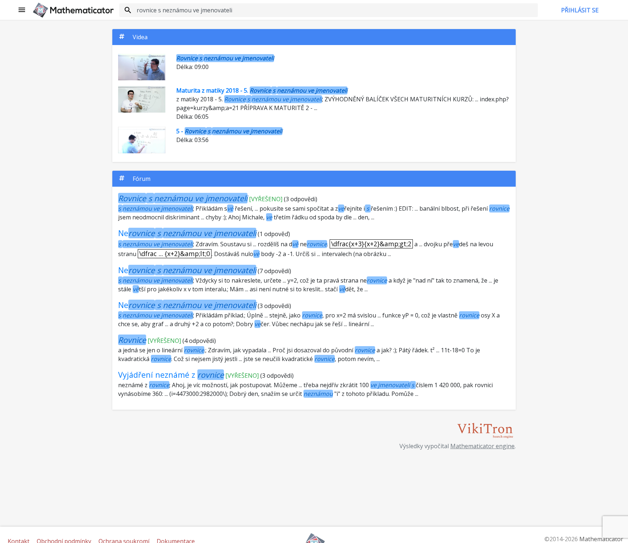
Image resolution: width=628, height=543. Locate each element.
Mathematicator (601, 539)
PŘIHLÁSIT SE (580, 10)
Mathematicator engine (482, 446)
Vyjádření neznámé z (171, 374)
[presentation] (371, 244)
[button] (22, 10)
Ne (187, 233)
